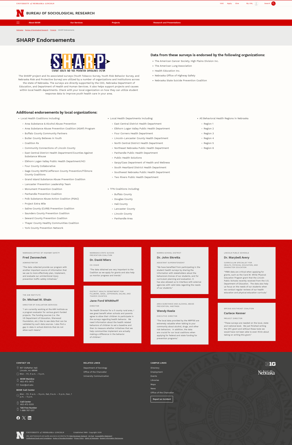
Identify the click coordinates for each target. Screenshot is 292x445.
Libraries (155, 380)
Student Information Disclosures (111, 438)
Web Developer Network (78, 436)
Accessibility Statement (103, 436)
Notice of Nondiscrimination (63, 438)
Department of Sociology (95, 368)
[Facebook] (18, 418)
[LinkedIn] (29, 418)
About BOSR (34, 22)
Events (154, 376)
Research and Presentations (167, 22)
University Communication (96, 376)
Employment (157, 372)
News (153, 388)
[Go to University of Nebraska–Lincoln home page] (20, 13)
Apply (229, 3)
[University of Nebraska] (267, 372)
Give (237, 3)
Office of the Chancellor (95, 372)
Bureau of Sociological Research (60, 13)
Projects (116, 22)
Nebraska (19, 30)
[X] (24, 418)
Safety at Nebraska (92, 438)
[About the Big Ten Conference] (271, 364)
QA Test (91, 436)
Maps (153, 384)
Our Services (76, 22)
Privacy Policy (79, 438)
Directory (155, 368)
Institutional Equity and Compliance (39, 438)
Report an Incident (162, 399)
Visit (222, 3)
